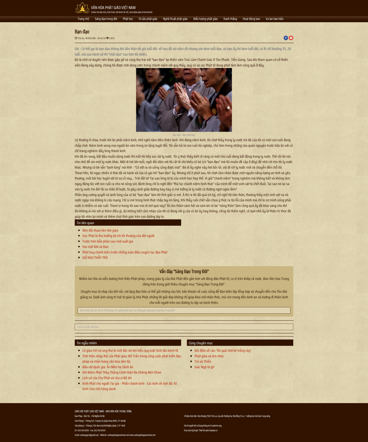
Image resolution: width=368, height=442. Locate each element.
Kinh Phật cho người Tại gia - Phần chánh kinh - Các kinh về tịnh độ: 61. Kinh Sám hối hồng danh (129, 386)
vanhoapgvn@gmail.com (89, 435)
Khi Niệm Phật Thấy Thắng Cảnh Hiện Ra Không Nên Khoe (121, 372)
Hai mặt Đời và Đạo (95, 247)
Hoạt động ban (251, 19)
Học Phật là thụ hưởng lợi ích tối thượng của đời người (118, 236)
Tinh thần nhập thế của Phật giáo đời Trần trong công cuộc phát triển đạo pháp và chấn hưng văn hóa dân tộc (131, 359)
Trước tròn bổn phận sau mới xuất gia (107, 241)
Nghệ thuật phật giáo (175, 19)
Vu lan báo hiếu (274, 19)
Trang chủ (83, 19)
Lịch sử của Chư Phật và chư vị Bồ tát (106, 378)
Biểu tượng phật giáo (205, 19)
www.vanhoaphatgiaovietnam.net (142, 435)
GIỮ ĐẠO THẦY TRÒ (95, 257)
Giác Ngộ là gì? (204, 367)
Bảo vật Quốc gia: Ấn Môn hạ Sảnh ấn (107, 367)
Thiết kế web (204, 430)
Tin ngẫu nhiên (87, 343)
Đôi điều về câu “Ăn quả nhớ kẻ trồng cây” (223, 350)
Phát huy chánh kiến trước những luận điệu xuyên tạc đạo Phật (124, 252)
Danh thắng (230, 19)
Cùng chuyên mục (201, 343)
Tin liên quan (85, 223)
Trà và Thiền (203, 361)
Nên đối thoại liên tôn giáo (100, 230)
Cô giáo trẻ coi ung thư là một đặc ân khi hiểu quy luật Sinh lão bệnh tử (130, 350)
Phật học (128, 19)
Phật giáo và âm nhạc (209, 356)
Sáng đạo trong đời (106, 19)
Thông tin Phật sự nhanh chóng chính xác (199, 440)
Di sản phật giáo (148, 19)
